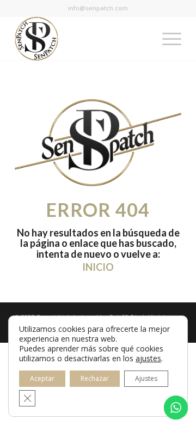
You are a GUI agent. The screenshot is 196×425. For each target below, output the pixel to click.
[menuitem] (166, 38)
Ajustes (146, 378)
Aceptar (42, 378)
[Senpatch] (81, 38)
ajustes (148, 358)
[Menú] (166, 38)
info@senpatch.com (98, 8)
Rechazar (95, 378)
